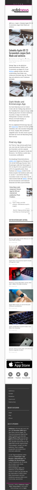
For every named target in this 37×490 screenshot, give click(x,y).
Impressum (12, 399)
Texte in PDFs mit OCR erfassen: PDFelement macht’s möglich (20, 204)
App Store (15, 61)
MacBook (11, 62)
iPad (25, 61)
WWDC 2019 (12, 161)
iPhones (19, 171)
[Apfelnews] (20, 10)
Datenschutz (12, 402)
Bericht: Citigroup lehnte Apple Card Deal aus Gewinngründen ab (21, 211)
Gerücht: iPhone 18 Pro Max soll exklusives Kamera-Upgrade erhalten (21, 349)
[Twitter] (20, 4)
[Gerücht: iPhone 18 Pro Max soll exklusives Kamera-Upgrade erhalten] (21, 339)
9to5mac (11, 71)
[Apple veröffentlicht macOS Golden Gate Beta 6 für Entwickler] (21, 317)
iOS (23, 61)
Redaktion (11, 396)
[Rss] (14, 4)
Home (12, 23)
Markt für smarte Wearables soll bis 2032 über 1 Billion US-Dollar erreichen (20, 283)
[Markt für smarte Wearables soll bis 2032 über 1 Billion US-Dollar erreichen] (21, 273)
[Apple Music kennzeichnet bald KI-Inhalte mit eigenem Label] (21, 251)
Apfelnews (11, 391)
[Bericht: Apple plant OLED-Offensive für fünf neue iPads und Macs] (21, 230)
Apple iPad (15, 126)
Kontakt (11, 393)
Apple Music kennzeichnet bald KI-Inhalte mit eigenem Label (20, 261)
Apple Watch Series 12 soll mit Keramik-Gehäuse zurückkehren (20, 305)
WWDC (14, 62)
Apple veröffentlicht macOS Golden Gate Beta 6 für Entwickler (20, 327)
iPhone (28, 61)
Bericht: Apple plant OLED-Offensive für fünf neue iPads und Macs (21, 239)
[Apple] (22, 4)
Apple (17, 23)
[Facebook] (18, 4)
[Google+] (16, 4)
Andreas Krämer (21, 58)
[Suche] (28, 1)
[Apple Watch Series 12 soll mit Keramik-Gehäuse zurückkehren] (21, 295)
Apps (21, 61)
